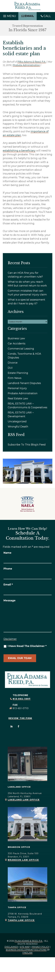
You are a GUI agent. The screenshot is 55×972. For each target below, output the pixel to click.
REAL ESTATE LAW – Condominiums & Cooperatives (27, 405)
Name (7, 552)
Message (10, 600)
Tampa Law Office (21, 920)
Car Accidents (16, 343)
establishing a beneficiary (19, 150)
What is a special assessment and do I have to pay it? (26, 301)
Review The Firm (20, 718)
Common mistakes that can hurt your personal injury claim (27, 292)
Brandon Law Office (23, 859)
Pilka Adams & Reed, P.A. (31, 61)
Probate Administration (26, 65)
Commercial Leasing (21, 348)
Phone (8, 568)
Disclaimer (10, 638)
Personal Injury (17, 388)
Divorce (12, 362)
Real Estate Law (18, 398)
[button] (9, 15)
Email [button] (29, 16)
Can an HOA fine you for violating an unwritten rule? (25, 274)
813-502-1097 (22, 698)
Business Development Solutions (26, 950)
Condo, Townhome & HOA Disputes (24, 355)
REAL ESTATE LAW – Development (21, 414)
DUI (10, 367)
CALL (47, 16)
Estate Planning (18, 372)
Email (8, 584)
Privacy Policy (40, 947)
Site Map (25, 947)
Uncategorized (17, 421)
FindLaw (27, 953)
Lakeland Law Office (24, 799)
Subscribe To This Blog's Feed (27, 444)
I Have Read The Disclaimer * (27, 646)
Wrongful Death (18, 426)
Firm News (14, 378)
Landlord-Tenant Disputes (24, 383)
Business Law (16, 338)
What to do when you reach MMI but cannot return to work (27, 283)
